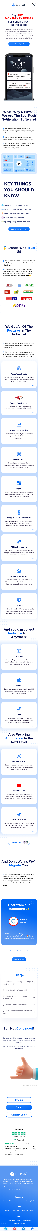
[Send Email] (14, 1228)
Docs (18, 1220)
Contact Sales (19, 1114)
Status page (27, 1220)
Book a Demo (19, 959)
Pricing (19, 1100)
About (11, 1201)
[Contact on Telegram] (23, 1228)
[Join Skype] (5, 1228)
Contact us (11, 1220)
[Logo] (19, 4)
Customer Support (19, 1223)
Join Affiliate (16, 1210)
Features (25, 1210)
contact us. (19, 1049)
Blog (31, 1210)
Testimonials (19, 1201)
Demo (19, 1107)
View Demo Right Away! (19, 44)
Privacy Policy (30, 1201)
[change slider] (17, 950)
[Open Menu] (4, 5)
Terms (5, 1201)
